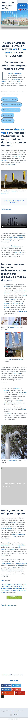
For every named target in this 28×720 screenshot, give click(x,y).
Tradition (21, 237)
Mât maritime (7, 115)
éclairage (23, 409)
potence (13, 191)
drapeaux (15, 534)
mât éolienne (16, 586)
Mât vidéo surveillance (10, 110)
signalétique (16, 79)
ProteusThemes (13, 711)
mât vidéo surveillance (19, 590)
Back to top (15, 714)
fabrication (4, 160)
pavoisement (18, 73)
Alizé (24, 295)
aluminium (17, 156)
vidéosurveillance (13, 460)
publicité (3, 81)
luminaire (24, 563)
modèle (17, 388)
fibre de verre (15, 51)
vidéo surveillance (13, 327)
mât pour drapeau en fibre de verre (11, 584)
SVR (14, 49)
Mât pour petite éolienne (11, 105)
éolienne (12, 522)
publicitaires (21, 534)
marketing (8, 240)
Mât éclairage (7, 120)
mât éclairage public (20, 588)
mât (10, 73)
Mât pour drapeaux (9, 99)
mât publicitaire (5, 590)
